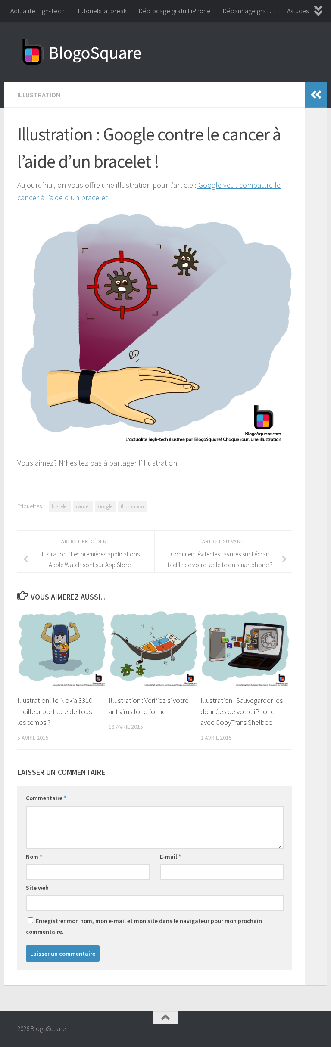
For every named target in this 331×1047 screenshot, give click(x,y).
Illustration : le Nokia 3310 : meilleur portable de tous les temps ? (56, 711)
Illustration (38, 94)
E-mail (170, 857)
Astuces (298, 10)
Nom (34, 857)
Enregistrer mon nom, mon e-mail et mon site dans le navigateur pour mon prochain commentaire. (144, 926)
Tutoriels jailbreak (102, 10)
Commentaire (46, 798)
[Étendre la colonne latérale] (316, 95)
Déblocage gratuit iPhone (175, 10)
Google (105, 506)
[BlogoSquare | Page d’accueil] (82, 52)
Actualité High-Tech (37, 10)
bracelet (60, 506)
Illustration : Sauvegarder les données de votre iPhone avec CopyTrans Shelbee (241, 711)
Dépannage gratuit (249, 10)
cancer (83, 506)
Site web (37, 888)
